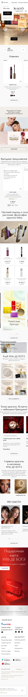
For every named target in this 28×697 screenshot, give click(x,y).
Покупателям (22, 2)
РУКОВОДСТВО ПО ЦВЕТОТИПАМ (7, 527)
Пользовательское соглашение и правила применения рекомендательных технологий (12, 676)
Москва (5, 2)
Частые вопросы (5, 654)
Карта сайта (18, 669)
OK (22, 690)
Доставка (4, 645)
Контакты (17, 651)
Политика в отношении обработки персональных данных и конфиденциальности (13, 672)
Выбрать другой (7, 17)
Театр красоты (18, 648)
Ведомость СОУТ (4, 679)
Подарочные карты (6, 640)
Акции (16, 645)
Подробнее (5, 352)
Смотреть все (14, 100)
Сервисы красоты (6, 642)
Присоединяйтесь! (14, 398)
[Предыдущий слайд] (5, 29)
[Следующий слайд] (23, 29)
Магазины (14, 2)
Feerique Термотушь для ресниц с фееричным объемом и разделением (12, 88)
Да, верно (7, 13)
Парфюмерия (19, 11)
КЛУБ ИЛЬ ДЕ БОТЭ (20, 640)
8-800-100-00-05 (7, 630)
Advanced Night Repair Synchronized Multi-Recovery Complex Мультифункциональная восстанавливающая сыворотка (12, 196)
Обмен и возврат (6, 651)
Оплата (3, 648)
